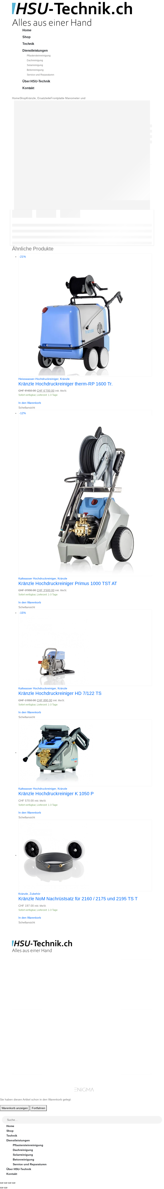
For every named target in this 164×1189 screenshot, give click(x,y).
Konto (130, 1023)
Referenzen (98, 1042)
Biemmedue (62, 1061)
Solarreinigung (35, 65)
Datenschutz (99, 1051)
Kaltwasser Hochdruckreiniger (37, 578)
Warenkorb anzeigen (15, 1108)
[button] (2, 1113)
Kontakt (28, 88)
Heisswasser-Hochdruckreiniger (38, 378)
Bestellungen (135, 1027)
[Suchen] (159, 1120)
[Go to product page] (85, 752)
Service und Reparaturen (40, 74)
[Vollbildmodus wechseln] (5, 1182)
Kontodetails (135, 1042)
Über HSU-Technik (36, 81)
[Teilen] (9, 1182)
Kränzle (65, 378)
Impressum (97, 1047)
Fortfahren (38, 1108)
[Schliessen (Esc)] (13, 1182)
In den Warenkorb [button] (29, 402)
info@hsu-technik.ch (26, 986)
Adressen (132, 1037)
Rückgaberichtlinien (104, 1032)
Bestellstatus (99, 1037)
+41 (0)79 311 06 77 (25, 991)
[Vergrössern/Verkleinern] (1, 1182)
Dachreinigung (35, 60)
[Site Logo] (72, 13)
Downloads (134, 1032)
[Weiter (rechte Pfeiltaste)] (5, 1187)
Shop (26, 37)
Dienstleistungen (35, 50)
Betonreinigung (35, 70)
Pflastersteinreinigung (39, 55)
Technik (28, 43)
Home (26, 30)
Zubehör (35, 893)
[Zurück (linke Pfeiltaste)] (1, 1187)
